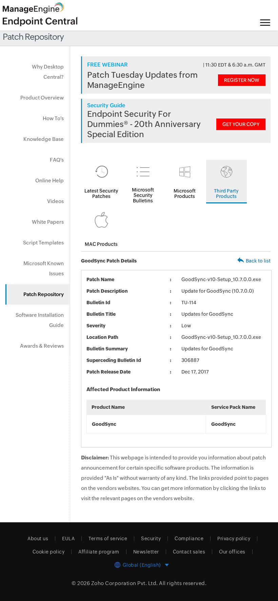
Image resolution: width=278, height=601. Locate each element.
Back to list (258, 260)
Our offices (232, 551)
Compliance (189, 538)
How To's (53, 118)
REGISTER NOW (241, 80)
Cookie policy (49, 551)
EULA (68, 538)
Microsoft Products (185, 193)
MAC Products (101, 244)
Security (151, 538)
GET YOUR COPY (240, 124)
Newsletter (146, 551)
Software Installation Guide (40, 320)
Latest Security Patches (101, 193)
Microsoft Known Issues (43, 268)
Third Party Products (226, 193)
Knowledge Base (43, 139)
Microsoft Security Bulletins (143, 195)
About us (37, 538)
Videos (55, 201)
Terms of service (107, 538)
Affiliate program (98, 551)
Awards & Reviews (42, 346)
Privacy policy (233, 538)
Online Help (49, 180)
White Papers (48, 222)
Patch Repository (43, 294)
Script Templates (43, 242)
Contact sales (189, 551)
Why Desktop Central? (48, 72)
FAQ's (57, 160)
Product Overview (42, 98)
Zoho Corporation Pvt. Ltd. (124, 583)
